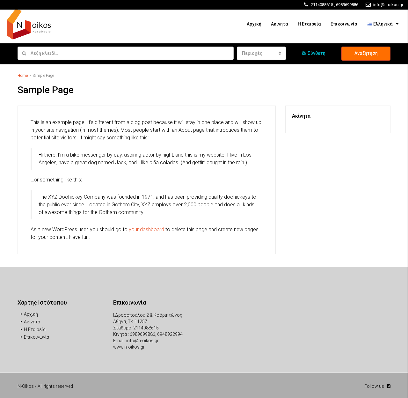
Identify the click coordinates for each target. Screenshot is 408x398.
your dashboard (146, 229)
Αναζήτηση (366, 53)
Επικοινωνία (344, 23)
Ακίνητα (279, 23)
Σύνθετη (316, 53)
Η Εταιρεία (309, 23)
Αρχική (254, 23)
